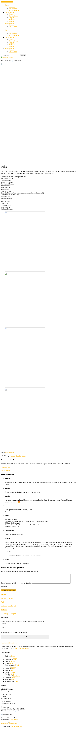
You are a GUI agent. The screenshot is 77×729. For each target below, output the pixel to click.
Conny (13, 672)
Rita (15, 659)
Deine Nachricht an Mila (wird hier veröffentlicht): (17, 583)
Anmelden (24, 637)
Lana (12, 679)
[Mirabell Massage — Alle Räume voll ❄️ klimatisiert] (7, 57)
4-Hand (11, 21)
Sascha (13, 670)
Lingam (11, 18)
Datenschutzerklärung (22, 648)
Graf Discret (14, 719)
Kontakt (11, 25)
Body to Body (13, 16)
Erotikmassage (9, 12)
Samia (13, 656)
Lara (13, 669)
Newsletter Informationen (9, 643)
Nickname (4, 586)
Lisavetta (13, 667)
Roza (13, 678)
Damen (7, 5)
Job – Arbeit (13, 27)
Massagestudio (9, 23)
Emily (12, 674)
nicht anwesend (14, 10)
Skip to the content (7, 2)
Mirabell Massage (16, 726)
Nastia (17, 665)
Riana (15, 658)
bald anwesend (13, 9)
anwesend (12, 7)
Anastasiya (16, 676)
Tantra (11, 14)
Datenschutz (13, 723)
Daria (11, 663)
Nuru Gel (12, 19)
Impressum (4, 723)
